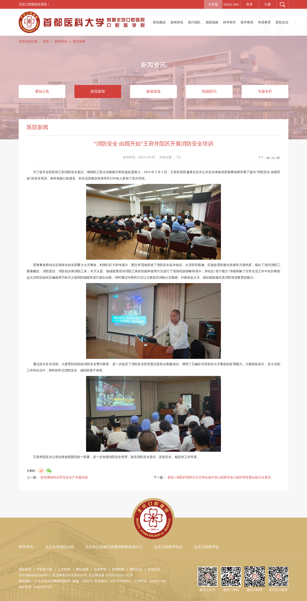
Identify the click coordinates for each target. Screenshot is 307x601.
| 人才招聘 (61, 569)
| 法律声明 (97, 569)
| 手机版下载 (42, 569)
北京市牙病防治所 (59, 547)
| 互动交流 (151, 569)
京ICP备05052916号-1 (35, 575)
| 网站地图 (79, 569)
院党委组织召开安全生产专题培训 (64, 477)
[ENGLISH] (231, 4)
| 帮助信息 (133, 569)
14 (277, 157)
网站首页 (25, 569)
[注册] (268, 4)
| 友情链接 (115, 569)
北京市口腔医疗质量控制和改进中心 (114, 547)
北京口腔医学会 (206, 547)
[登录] (249, 4)
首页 (46, 41)
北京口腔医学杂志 (168, 547)
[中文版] (213, 4)
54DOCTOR (43, 587)
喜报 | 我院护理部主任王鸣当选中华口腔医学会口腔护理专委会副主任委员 (219, 477)
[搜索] (282, 4)
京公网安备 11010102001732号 (111, 575)
